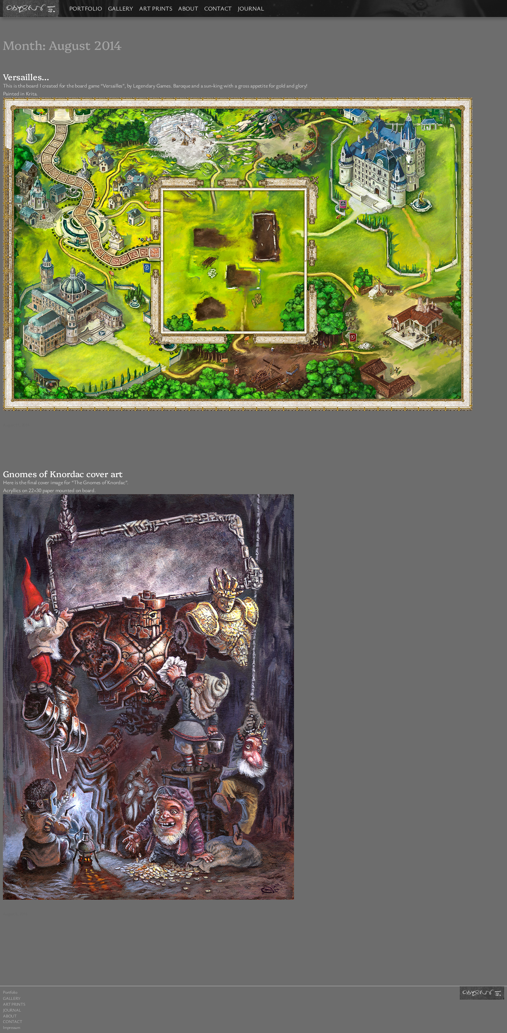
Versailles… (26, 76)
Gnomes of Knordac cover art (63, 473)
